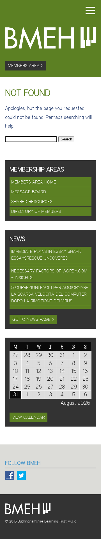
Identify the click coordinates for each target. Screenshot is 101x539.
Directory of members (36, 211)
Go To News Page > (33, 319)
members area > (25, 65)
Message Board (28, 191)
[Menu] (90, 10)
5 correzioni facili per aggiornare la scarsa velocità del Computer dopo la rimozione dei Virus (49, 294)
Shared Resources (31, 201)
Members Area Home (33, 182)
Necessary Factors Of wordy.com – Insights (49, 274)
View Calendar (28, 417)
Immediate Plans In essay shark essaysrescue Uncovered (46, 255)
